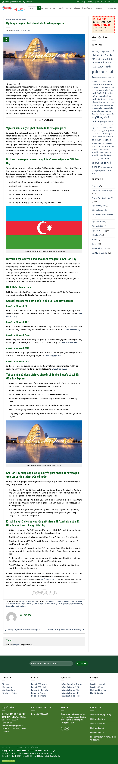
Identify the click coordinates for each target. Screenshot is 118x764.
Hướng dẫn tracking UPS (70, 687)
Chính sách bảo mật (97, 728)
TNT (104, 137)
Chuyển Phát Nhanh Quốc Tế (16, 20)
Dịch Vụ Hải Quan (98, 222)
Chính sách (98, 8)
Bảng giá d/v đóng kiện (39, 690)
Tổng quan (107, 2)
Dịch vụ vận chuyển (104, 105)
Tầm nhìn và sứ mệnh (9, 693)
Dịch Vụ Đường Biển (99, 210)
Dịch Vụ (44, 8)
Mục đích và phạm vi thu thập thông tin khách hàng (103, 738)
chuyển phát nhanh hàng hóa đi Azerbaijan (22, 604)
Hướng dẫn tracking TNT (70, 693)
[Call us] (115, 2)
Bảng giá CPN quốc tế (39, 684)
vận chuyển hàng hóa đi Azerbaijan (16, 606)
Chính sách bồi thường (98, 690)
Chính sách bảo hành (97, 719)
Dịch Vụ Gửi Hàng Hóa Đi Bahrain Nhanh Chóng (64, 630)
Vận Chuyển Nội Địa (99, 248)
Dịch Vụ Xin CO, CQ (99, 231)
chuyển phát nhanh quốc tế (103, 71)
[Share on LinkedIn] (50, 593)
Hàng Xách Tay (97, 235)
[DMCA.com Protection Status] (9, 761)
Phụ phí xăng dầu (96, 693)
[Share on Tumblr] (55, 593)
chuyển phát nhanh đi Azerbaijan (53, 601)
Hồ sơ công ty (7, 687)
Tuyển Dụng (91, 2)
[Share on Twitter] (38, 593)
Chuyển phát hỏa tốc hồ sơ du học (103, 55)
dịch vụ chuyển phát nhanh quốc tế (72, 604)
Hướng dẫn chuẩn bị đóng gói (71, 684)
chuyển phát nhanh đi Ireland (102, 87)
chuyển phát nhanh (47, 579)
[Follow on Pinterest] (67, 728)
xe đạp (93, 173)
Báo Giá (52, 8)
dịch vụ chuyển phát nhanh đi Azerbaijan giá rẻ (48, 604)
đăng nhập (17, 645)
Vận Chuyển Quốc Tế (99, 253)
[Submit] (39, 8)
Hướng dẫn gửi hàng (38, 696)
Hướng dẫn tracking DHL (70, 690)
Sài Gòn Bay (106, 134)
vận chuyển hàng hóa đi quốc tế (102, 162)
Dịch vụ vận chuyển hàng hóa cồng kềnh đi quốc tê (102, 108)
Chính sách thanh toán (98, 723)
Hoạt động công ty (73, 8)
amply (93, 52)
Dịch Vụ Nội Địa (97, 226)
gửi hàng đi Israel (100, 125)
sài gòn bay (26, 30)
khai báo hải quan (96, 134)
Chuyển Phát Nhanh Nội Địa (102, 191)
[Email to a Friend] (42, 593)
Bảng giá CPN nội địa (38, 687)
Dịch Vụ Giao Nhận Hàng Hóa (102, 214)
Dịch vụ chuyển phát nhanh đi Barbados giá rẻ (23, 630)
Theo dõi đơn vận (110, 8)
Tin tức (94, 244)
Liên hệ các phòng (8, 690)
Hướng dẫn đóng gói (38, 693)
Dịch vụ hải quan (107, 102)
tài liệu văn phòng (99, 140)
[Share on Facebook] (34, 593)
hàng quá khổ (110, 131)
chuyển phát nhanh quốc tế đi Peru (102, 81)
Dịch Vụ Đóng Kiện (99, 205)
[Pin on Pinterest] (46, 593)
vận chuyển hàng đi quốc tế (104, 171)
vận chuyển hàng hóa (104, 146)
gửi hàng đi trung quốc (99, 131)
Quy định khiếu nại (96, 687)
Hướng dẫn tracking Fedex (70, 696)
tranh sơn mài (110, 137)
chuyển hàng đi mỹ (102, 52)
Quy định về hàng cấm (98, 684)
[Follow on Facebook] (113, 2)
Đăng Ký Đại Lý (81, 2)
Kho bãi (94, 240)
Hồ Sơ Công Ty (86, 8)
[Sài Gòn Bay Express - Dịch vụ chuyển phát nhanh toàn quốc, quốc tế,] (13, 8)
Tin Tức (99, 2)
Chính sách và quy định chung (100, 715)
